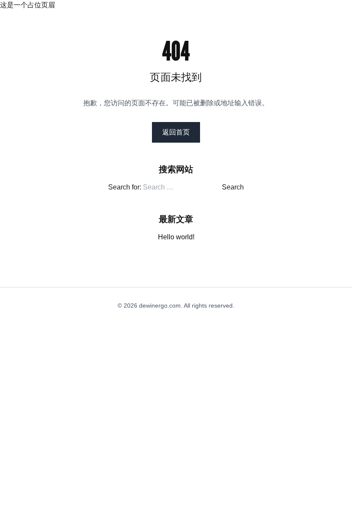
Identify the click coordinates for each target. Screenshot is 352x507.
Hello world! (176, 237)
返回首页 (176, 132)
